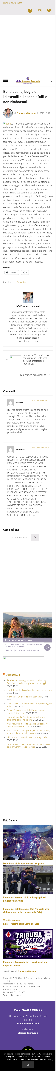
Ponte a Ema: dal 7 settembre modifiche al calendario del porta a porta (26, 718)
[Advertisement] (28, 45)
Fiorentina (21, 282)
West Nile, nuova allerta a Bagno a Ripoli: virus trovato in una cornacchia (28, 725)
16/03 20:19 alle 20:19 (40, 447)
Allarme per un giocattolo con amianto (24, 696)
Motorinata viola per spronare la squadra (23, 863)
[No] (52, 1060)
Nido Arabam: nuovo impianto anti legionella (27, 737)
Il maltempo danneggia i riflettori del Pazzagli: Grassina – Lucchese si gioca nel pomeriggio (27, 682)
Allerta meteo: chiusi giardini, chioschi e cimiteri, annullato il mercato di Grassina (28, 732)
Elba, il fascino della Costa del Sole (21, 923)
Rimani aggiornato (12, 2)
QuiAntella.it (13, 675)
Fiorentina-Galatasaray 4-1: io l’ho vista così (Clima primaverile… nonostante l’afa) (26, 911)
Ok (28, 1064)
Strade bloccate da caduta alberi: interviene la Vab (29, 690)
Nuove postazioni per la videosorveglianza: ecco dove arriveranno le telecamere (28, 745)
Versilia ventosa (11, 920)
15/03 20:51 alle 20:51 (40, 400)
